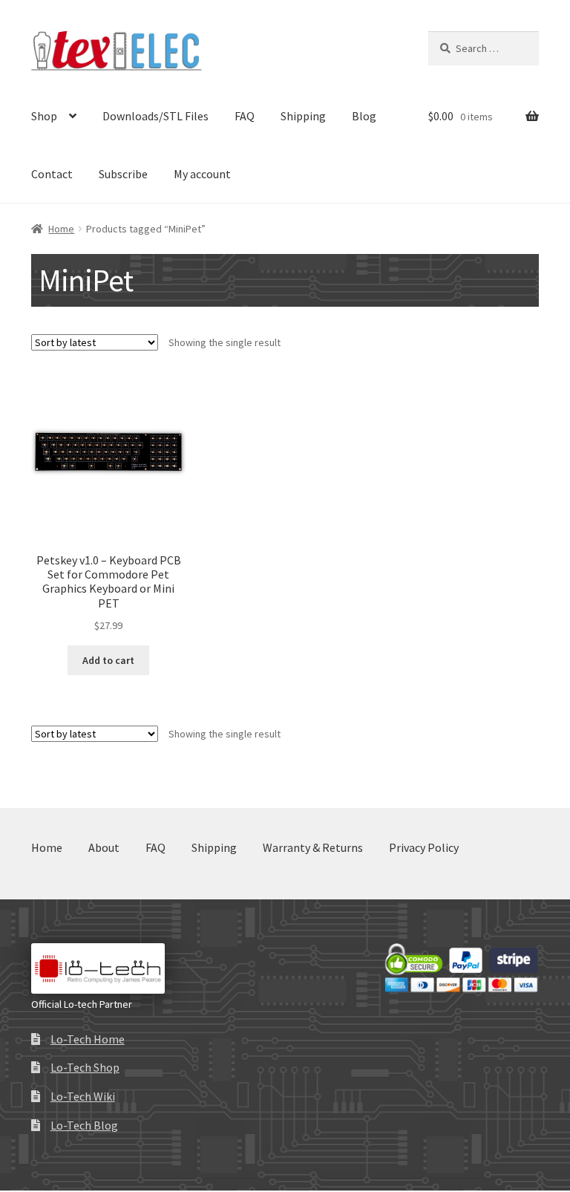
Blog (364, 115)
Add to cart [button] (108, 660)
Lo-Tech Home (87, 1039)
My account (202, 173)
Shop (44, 115)
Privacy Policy (424, 847)
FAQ (245, 115)
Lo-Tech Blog (84, 1125)
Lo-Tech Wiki (82, 1096)
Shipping (303, 115)
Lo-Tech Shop (84, 1067)
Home (61, 228)
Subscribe (123, 173)
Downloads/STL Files (155, 115)
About (103, 847)
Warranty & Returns (313, 847)
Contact (52, 173)
